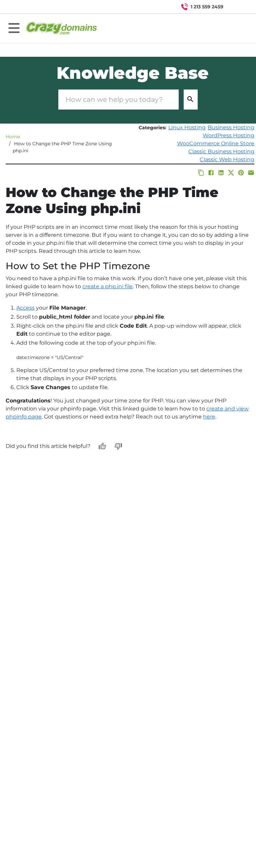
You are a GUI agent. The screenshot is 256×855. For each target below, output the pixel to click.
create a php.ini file (107, 286)
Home (13, 137)
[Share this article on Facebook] (211, 173)
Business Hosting (231, 127)
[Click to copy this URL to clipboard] (201, 173)
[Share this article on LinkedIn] (221, 173)
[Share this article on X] (231, 173)
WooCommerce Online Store (215, 143)
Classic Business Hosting (221, 151)
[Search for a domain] (238, 7)
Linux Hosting (187, 127)
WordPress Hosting (228, 135)
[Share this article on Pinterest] (241, 173)
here (209, 416)
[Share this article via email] (251, 173)
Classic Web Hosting (227, 159)
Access (25, 308)
